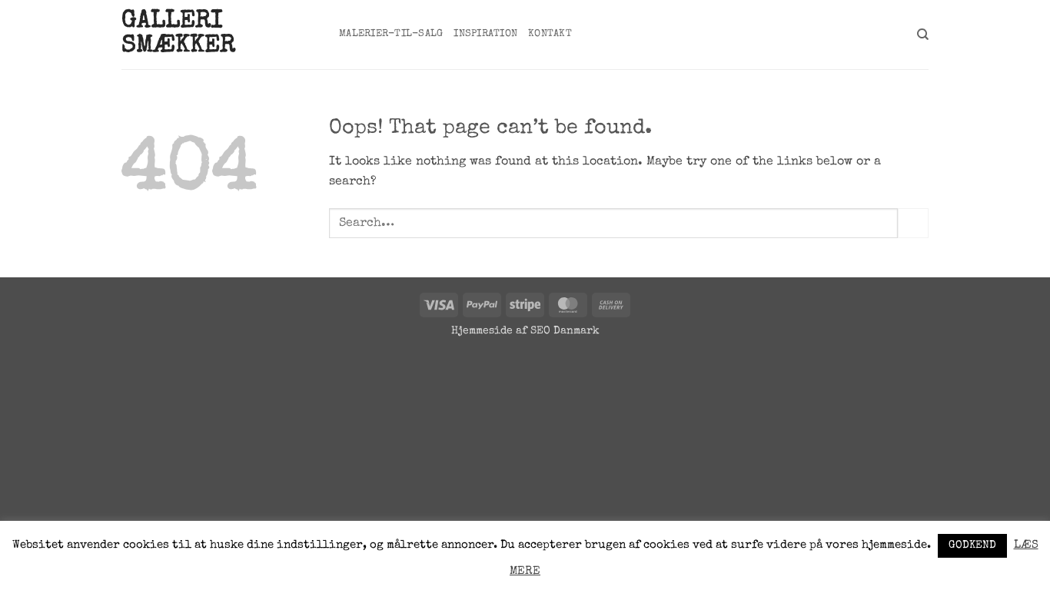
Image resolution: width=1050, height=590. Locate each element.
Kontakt (550, 34)
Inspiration (485, 34)
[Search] (923, 34)
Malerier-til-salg (391, 34)
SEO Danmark (565, 331)
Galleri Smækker (178, 34)
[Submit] (913, 223)
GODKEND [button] (972, 545)
